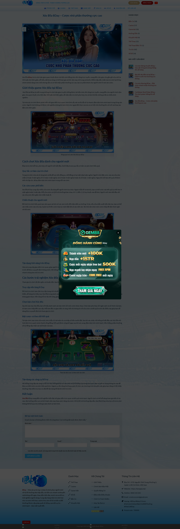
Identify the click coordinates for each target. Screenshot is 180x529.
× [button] (118, 232)
